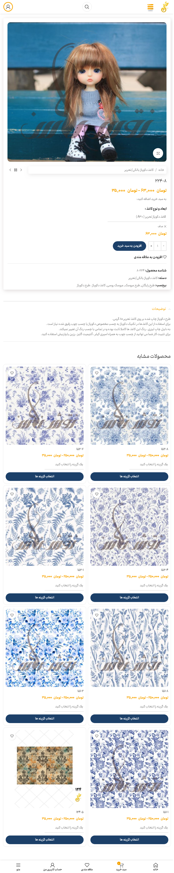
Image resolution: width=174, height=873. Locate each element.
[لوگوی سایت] (165, 6)
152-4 (164, 569)
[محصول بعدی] (10, 170)
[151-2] (45, 648)
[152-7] (45, 406)
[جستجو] (87, 6)
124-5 (80, 812)
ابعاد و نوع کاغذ (156, 208)
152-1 (80, 569)
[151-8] (129, 648)
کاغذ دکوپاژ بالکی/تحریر (139, 169)
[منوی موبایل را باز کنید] (150, 6)
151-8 (165, 691)
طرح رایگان (148, 285)
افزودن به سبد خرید (129, 246)
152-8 (164, 449)
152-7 (80, 449)
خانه (161, 169)
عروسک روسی (115, 285)
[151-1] (129, 769)
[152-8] (129, 406)
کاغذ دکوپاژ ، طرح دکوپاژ (91, 285)
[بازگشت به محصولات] (15, 170)
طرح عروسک (132, 285)
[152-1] (45, 527)
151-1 (165, 812)
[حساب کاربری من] (8, 6)
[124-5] (45, 769)
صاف (160, 227)
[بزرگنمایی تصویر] (158, 153)
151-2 (80, 691)
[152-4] (129, 527)
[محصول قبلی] (21, 170)
